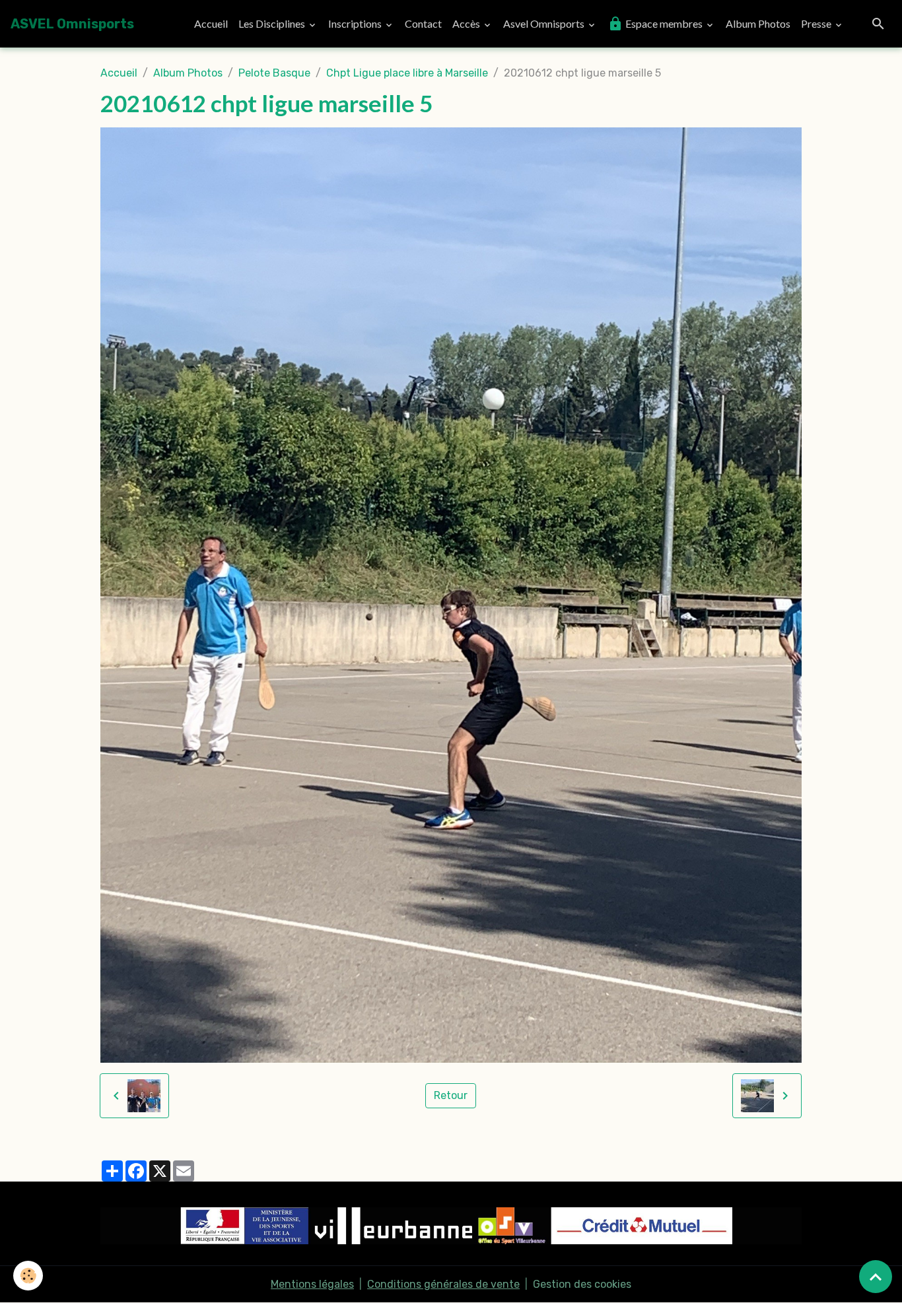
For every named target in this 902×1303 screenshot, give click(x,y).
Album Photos (758, 23)
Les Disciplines (272, 23)
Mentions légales (312, 1284)
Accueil (211, 23)
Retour (451, 1095)
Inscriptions (356, 23)
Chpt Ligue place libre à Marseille (407, 73)
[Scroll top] (875, 1276)
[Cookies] (28, 1275)
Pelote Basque (274, 73)
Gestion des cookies (582, 1284)
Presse (817, 23)
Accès (467, 23)
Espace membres (664, 23)
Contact (423, 23)
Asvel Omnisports (544, 23)
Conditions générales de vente (443, 1284)
